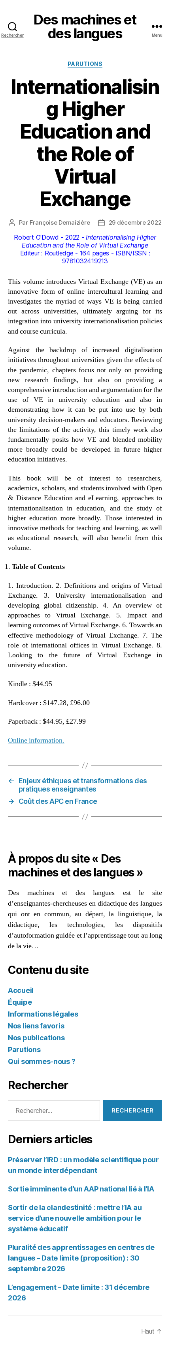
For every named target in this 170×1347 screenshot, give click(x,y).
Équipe (20, 1002)
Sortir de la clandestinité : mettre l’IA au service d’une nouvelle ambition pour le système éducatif (75, 1218)
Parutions (85, 63)
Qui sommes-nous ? (41, 1061)
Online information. (36, 740)
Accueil (21, 990)
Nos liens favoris (36, 1026)
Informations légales (43, 1014)
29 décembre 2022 (135, 222)
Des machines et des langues (85, 26)
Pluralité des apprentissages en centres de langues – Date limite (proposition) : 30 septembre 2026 (81, 1258)
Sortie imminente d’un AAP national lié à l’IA (81, 1189)
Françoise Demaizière (60, 222)
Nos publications (36, 1038)
